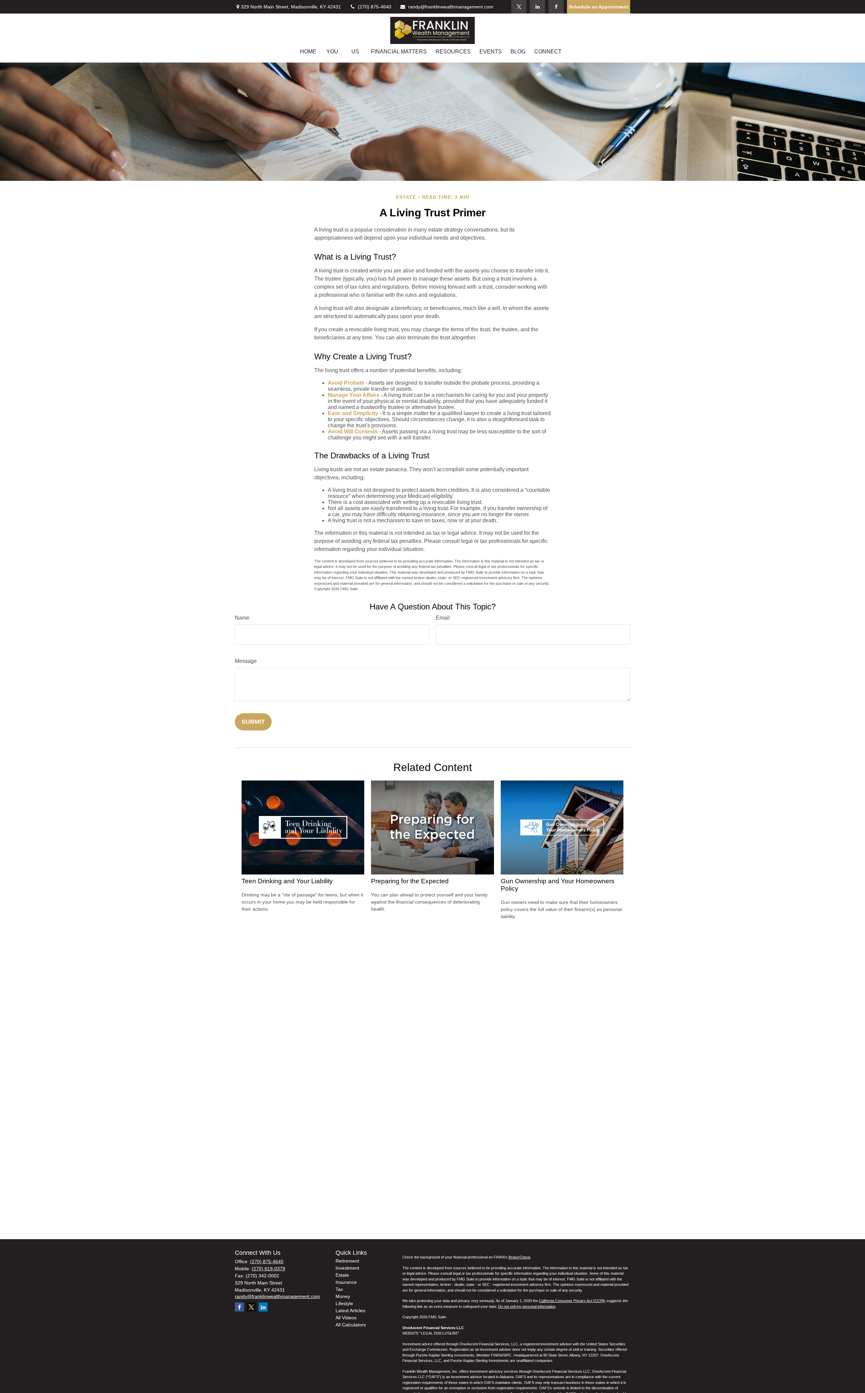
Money (343, 1296)
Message (246, 661)
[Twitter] (518, 7)
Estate (342, 1275)
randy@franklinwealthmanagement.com (450, 6)
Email (443, 618)
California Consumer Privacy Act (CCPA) (572, 1301)
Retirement (347, 1261)
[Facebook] (556, 7)
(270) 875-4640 (374, 6)
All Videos (346, 1317)
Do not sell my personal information (526, 1306)
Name (242, 618)
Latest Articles (350, 1310)
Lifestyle (344, 1303)
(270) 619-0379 (268, 1268)
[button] (308, 51)
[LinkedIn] (537, 7)
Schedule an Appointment (598, 6)
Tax (339, 1289)
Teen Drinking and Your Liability (287, 881)
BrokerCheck (519, 1257)
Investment (347, 1268)
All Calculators (351, 1324)
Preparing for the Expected (410, 881)
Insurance (346, 1282)
